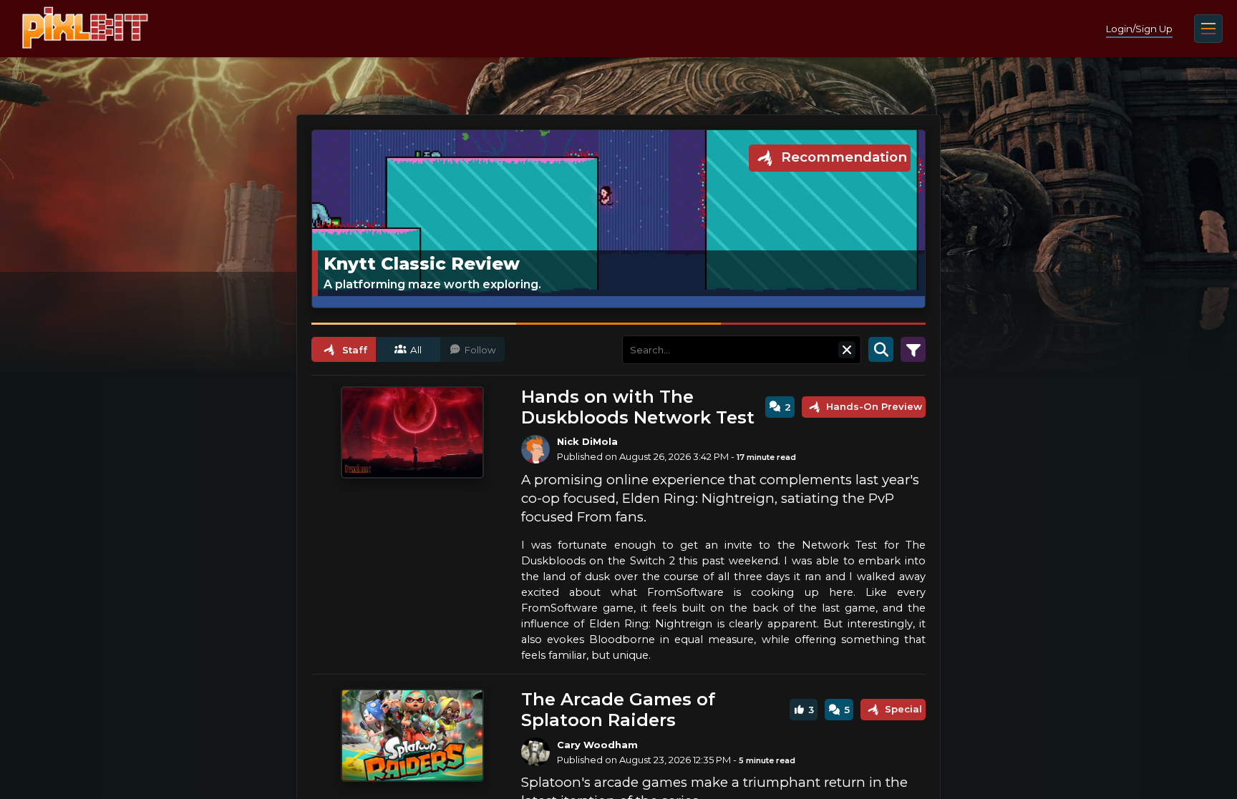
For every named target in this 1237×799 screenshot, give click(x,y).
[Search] (880, 349)
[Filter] (913, 349)
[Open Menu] (1208, 28)
